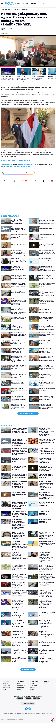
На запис (34, 3)
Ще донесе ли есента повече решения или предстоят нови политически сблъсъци (45, 350)
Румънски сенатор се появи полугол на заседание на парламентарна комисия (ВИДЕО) (19, 484)
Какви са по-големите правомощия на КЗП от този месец (19, 390)
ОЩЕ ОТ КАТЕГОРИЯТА (28, 413)
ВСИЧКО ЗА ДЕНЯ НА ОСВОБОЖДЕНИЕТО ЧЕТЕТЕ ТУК (15, 160)
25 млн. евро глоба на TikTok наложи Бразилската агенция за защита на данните (46, 451)
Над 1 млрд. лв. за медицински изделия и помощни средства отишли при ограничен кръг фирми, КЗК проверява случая (18, 310)
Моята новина (6, 687)
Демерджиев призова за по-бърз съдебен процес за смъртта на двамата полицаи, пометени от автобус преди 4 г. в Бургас (18, 359)
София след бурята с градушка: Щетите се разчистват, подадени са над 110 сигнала (46, 406)
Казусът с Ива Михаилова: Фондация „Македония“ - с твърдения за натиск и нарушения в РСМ (20, 623)
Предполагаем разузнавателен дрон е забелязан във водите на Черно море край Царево (18, 229)
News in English (47, 690)
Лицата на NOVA (21, 685)
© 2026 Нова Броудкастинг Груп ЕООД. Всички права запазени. (12, 719)
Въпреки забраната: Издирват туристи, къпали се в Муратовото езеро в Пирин (18, 406)
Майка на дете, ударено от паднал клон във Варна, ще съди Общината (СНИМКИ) (18, 277)
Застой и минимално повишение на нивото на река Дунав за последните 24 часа (46, 367)
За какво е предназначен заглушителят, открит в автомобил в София (46, 398)
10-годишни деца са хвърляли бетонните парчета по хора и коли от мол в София (47, 577)
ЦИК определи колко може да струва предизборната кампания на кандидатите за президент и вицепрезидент (18, 301)
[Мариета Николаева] (2, 28)
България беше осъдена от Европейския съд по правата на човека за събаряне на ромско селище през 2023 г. (47, 293)
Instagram (20, 164)
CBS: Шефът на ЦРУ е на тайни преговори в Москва (47, 614)
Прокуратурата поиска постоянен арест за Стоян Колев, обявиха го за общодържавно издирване (46, 221)
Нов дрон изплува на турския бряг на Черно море (19, 494)
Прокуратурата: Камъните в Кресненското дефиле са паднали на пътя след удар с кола (47, 253)
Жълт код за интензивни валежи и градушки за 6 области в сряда (46, 319)
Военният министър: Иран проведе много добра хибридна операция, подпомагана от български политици (46, 359)
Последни (5, 683)
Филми (32, 689)
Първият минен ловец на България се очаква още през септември (47, 334)
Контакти (43, 713)
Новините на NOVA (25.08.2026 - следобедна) (45, 521)
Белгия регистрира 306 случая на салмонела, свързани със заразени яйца (47, 441)
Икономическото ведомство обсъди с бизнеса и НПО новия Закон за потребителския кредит (18, 253)
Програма (26, 3)
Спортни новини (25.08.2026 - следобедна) (44, 513)
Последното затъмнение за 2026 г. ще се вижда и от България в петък (47, 244)
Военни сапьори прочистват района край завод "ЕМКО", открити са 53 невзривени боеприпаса (47, 301)
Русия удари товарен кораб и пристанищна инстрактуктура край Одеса (20, 651)
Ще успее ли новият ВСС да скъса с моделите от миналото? (18, 367)
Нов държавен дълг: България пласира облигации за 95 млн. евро (47, 285)
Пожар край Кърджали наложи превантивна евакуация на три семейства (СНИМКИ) (17, 221)
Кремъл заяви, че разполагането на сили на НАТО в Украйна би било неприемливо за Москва (47, 568)
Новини (17, 3)
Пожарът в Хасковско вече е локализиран (47, 389)
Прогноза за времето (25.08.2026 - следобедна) (46, 259)
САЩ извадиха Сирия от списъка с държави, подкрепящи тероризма (46, 651)
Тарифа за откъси (31, 713)
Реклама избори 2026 (12, 713)
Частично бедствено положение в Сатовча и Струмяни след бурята (17, 382)
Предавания (33, 685)
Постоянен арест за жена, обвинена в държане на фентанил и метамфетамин (19, 577)
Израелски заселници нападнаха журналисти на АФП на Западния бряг (47, 544)
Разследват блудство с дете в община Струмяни (18, 291)
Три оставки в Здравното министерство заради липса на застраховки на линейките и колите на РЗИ (20, 545)
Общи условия (49, 713)
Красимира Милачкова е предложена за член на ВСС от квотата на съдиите (18, 334)
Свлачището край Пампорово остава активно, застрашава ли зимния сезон (46, 375)
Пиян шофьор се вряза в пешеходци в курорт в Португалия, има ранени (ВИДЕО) (20, 593)
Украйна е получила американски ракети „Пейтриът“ (46, 475)
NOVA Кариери (47, 688)
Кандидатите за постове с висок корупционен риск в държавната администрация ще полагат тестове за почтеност (47, 269)
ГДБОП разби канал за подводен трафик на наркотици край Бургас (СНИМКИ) (17, 268)
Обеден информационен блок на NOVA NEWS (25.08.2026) (19, 615)
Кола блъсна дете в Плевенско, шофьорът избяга (45, 342)
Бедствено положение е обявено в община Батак (46, 227)
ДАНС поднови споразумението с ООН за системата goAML (18, 342)
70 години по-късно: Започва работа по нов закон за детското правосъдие (18, 319)
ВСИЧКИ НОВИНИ (28, 669)
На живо (42, 3)
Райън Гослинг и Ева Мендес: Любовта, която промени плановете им (18, 585)
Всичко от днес (7, 685)
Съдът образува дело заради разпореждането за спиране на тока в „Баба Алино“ (47, 277)
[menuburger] (2, 3)
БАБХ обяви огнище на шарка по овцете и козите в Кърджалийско (19, 236)
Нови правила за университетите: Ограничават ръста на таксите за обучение (45, 310)
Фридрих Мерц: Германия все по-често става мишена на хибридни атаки (47, 643)
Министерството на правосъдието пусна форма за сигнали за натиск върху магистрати (19, 260)
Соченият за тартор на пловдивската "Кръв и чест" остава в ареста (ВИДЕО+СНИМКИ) (18, 350)
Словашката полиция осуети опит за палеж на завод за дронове (19, 475)
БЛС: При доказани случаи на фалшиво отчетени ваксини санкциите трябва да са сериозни (46, 383)
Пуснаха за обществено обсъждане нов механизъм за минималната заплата (18, 285)
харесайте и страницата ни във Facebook (18, 166)
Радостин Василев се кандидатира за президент (18, 243)
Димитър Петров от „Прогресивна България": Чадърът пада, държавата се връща (18, 398)
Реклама (5, 713)
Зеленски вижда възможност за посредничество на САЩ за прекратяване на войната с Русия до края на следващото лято (46, 557)
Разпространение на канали (22, 713)
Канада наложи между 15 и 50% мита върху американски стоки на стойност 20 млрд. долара (20, 451)
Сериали (32, 687)
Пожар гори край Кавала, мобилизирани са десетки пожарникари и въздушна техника (19, 634)
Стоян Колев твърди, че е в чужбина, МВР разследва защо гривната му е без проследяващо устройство (46, 327)
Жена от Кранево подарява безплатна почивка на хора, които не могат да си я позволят (18, 375)
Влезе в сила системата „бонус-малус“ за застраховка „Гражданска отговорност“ (18, 327)
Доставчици (38, 713)
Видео (4, 689)
